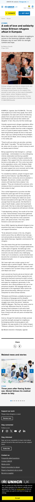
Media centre (5, 464)
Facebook (2, 431)
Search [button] (25, 8)
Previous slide (3, 371)
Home (3, 18)
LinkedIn (24, 431)
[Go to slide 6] (21, 401)
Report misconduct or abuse (10, 467)
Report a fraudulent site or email (11, 470)
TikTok (20, 431)
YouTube (15, 431)
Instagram (7, 431)
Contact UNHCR (6, 461)
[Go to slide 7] (23, 401)
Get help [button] (25, 13)
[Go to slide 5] (19, 401)
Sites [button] (33, 8)
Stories (9, 18)
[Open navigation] (2, 7)
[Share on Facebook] (19, 346)
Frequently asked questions (10, 458)
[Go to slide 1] (11, 401)
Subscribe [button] (6, 448)
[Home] (11, 7)
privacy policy (21, 489)
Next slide (32, 371)
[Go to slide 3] (15, 401)
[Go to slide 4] (17, 401)
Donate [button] (29, 8)
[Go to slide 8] (24, 401)
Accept (17, 498)
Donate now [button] (7, 418)
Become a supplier (7, 473)
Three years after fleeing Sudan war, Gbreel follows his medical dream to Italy (16, 391)
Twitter (11, 431)
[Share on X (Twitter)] (15, 346)
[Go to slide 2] (13, 401)
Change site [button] (22, 2)
